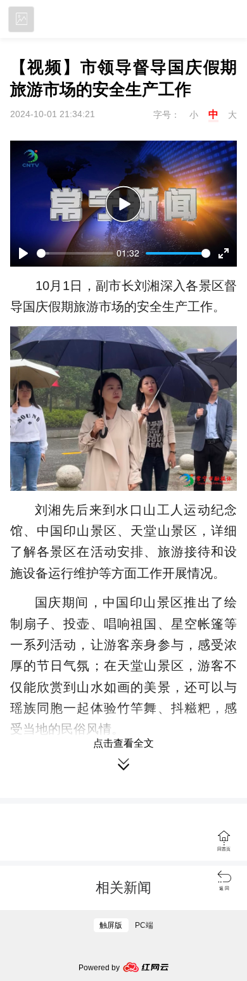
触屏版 (110, 925)
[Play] (123, 204)
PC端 (144, 925)
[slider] (75, 253)
